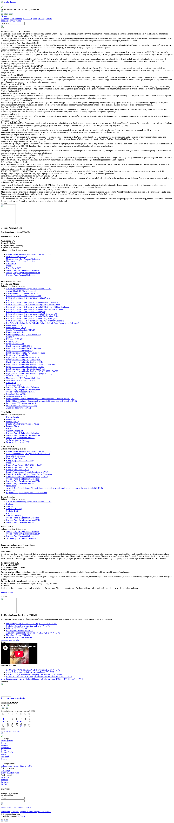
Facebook (5, 777)
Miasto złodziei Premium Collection (20, 261)
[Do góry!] (8, 2)
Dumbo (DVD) (12, 421)
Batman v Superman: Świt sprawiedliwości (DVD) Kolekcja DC (32, 318)
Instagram (5, 782)
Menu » (4, 16)
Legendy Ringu (12, 426)
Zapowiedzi (27, 18)
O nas (12, 18)
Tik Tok (4, 784)
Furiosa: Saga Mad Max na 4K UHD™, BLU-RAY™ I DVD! (31, 624)
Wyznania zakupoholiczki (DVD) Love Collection (26, 492)
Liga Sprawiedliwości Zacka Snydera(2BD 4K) (25, 369)
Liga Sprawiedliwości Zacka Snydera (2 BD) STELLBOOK (30, 364)
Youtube (4, 780)
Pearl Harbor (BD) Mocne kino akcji (21, 403)
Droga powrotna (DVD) (16, 328)
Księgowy (10, 337)
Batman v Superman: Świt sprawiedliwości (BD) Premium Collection (34, 316)
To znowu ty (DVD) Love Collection (21, 538)
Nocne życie (11, 263)
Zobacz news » (7, 592)
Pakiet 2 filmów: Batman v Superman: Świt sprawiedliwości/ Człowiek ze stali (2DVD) (41, 401)
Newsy (36, 18)
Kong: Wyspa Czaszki (15, 458)
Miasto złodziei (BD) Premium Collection (23, 259)
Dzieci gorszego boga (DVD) (13, 698)
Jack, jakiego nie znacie (15, 456)
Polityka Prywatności (10, 812)
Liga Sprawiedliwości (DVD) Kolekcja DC (23, 360)
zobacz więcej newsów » (11, 640)
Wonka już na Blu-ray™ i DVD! (19, 630)
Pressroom (5, 757)
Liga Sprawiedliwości (15, 344)
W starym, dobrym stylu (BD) (18, 442)
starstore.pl (5, 770)
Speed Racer (11, 486)
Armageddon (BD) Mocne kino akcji (21, 291)
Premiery (18, 18)
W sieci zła (10, 490)
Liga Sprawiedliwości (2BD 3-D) (19, 346)
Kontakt (4, 759)
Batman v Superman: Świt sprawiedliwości (23, 295)
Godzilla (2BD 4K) (14, 509)
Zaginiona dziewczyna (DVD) (18, 408)
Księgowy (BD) (12, 341)
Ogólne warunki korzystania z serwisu (35, 812)
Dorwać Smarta (12, 417)
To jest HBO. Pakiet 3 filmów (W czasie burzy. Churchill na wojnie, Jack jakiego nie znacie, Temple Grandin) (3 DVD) (54, 488)
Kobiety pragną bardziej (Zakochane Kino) (23, 334)
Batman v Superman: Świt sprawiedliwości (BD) (25, 312)
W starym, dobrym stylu (15, 440)
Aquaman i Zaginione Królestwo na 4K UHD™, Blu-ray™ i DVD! (33, 633)
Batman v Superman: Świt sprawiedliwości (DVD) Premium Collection (35, 321)
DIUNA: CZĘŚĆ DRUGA (17, 628)
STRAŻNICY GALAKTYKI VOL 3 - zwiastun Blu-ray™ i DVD (33, 670)
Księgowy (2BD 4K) (14, 339)
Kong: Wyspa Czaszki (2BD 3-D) (20, 460)
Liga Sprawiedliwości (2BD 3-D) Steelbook (24, 348)
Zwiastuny (5, 754)
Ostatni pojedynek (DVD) (16, 396)
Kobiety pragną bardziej (15, 332)
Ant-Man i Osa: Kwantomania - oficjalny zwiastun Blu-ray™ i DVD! (34, 674)
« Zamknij (5, 18)
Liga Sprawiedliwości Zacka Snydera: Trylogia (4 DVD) (29, 373)
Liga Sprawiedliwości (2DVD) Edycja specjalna (25, 353)
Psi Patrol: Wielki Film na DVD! (19, 637)
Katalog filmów (45, 18)
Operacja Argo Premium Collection (20, 275)
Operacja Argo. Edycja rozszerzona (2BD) (23, 273)
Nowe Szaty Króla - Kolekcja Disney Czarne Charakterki (29, 474)
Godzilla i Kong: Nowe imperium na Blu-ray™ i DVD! (28, 626)
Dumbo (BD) (11, 419)
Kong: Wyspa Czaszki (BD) (17, 470)
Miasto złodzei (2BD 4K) (16, 257)
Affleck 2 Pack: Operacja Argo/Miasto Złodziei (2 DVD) (29, 254)
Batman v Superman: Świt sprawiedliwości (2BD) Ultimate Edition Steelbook (37, 307)
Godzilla (9, 506)
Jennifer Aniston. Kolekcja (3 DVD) (20, 330)
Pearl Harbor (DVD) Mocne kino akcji (21, 405)
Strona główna (7, 741)
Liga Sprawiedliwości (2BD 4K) (19, 350)
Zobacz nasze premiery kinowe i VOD (16, 766)
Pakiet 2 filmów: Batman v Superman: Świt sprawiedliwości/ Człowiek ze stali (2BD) (40, 399)
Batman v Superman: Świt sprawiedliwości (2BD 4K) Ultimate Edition (34, 309)
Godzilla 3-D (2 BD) (14, 515)
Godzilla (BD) (12, 511)
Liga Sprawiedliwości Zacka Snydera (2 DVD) (25, 366)
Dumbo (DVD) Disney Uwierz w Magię (22, 424)
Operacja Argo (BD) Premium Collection (22, 270)
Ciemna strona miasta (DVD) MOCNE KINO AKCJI (28, 454)
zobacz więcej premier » (11, 731)
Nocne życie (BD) (13, 268)
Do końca (10, 504)
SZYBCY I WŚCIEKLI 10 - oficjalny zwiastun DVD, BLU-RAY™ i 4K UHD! (39, 677)
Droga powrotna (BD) (15, 325)
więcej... (9, 266)
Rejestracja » (6, 807)
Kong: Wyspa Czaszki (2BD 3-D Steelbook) (24, 465)
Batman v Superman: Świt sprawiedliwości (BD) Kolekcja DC (31, 314)
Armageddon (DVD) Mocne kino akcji (22, 293)
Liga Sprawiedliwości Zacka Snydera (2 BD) (24, 362)
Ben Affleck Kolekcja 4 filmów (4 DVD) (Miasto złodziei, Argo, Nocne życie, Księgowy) (42, 323)
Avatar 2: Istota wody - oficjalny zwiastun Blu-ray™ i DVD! (30, 672)
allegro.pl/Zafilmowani (10, 773)
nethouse (21, 816)
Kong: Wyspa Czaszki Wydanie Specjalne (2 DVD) (27, 472)
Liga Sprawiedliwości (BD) (17, 355)
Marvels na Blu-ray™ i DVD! (18, 635)
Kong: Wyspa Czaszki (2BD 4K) (19, 467)
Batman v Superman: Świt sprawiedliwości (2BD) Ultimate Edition (33, 305)
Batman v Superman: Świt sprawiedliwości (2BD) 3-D (28, 298)
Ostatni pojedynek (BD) (15, 394)
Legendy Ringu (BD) (14, 431)
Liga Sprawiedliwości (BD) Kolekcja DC (23, 357)
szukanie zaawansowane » (11, 21)
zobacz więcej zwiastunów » (12, 679)
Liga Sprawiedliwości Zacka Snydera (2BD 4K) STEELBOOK (32, 371)
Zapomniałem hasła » (22, 807)
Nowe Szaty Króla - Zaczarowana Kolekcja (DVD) (27, 476)
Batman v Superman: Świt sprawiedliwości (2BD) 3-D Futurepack (33, 302)
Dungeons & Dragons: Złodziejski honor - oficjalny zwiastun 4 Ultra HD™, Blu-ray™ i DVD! (44, 679)
